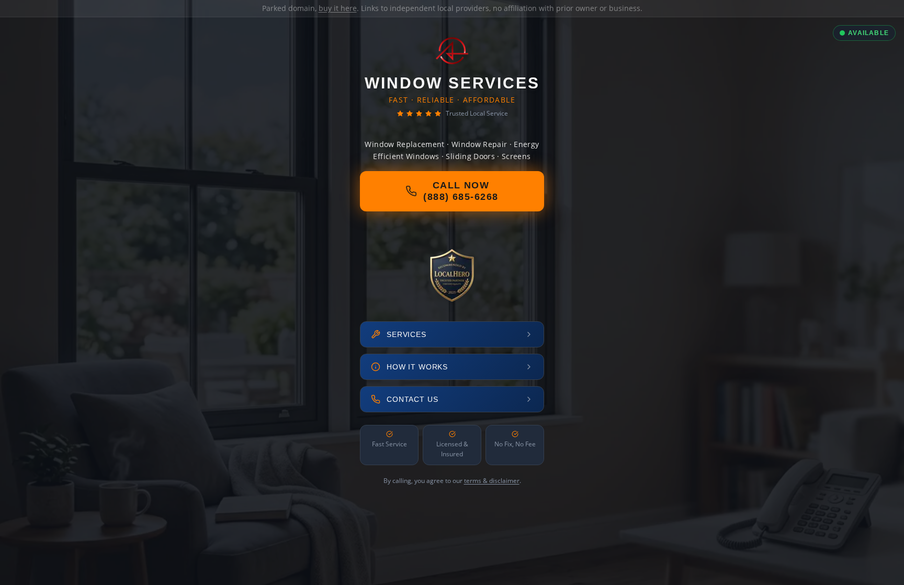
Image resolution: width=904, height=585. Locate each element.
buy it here (338, 8)
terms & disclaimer (491, 480)
